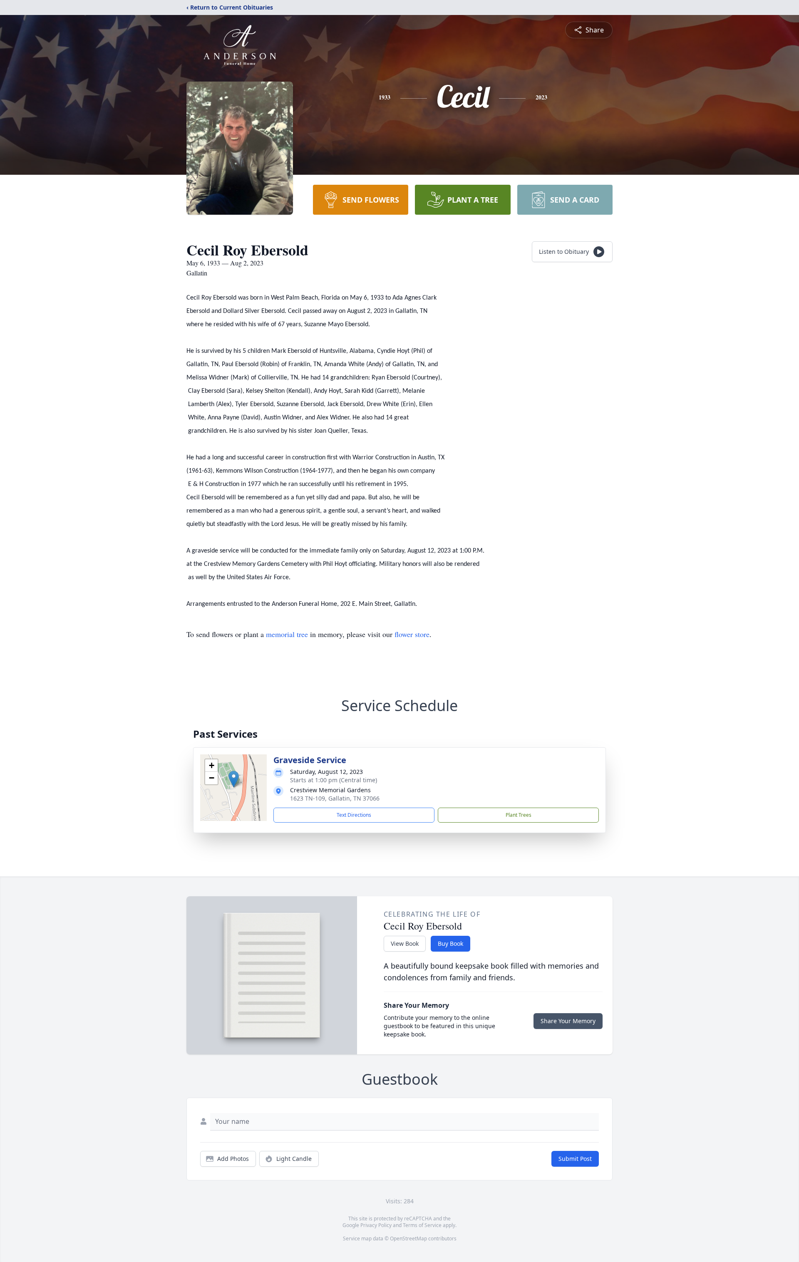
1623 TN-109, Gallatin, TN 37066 (335, 798)
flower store (412, 634)
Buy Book (450, 943)
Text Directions (354, 814)
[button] (233, 779)
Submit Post (575, 1159)
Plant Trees (518, 814)
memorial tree (287, 634)
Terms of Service (422, 1225)
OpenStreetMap (408, 1238)
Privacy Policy (376, 1225)
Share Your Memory (568, 1021)
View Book (405, 943)
